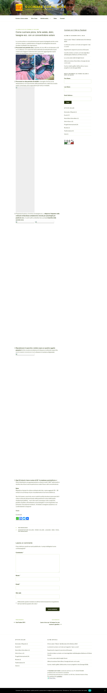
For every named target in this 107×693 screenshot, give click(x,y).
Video (55, 18)
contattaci (59, 676)
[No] (105, 690)
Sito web (18, 593)
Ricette (66, 127)
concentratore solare (26, 530)
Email (18, 584)
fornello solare (33, 29)
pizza (57, 530)
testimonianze (23, 531)
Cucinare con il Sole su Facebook (75, 30)
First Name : (67, 78)
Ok (90, 690)
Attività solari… (44, 18)
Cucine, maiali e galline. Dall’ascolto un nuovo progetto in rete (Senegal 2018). (67, 664)
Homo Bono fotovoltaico (70, 118)
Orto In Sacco (67, 121)
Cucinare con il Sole (45, 6)
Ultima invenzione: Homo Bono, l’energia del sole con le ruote (63, 661)
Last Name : (67, 87)
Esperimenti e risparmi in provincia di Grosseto (76, 49)
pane (53, 530)
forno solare (39, 530)
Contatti (62, 18)
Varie (65, 134)
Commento (20, 552)
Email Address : (68, 95)
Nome (18, 575)
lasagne (48, 530)
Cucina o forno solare (22, 18)
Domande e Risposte (69, 112)
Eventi (65, 115)
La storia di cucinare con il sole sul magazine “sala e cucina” (63, 647)
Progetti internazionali (70, 124)
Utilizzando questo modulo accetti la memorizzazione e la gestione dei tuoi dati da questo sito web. (38, 603)
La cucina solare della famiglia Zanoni (74, 58)
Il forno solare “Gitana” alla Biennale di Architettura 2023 (62, 644)
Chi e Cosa (34, 18)
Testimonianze (23, 527)
